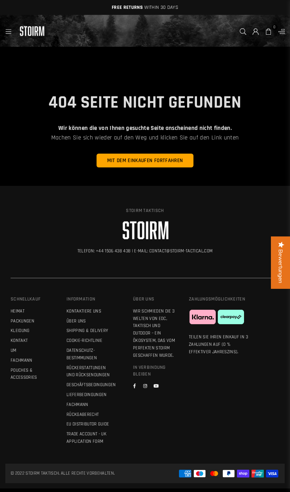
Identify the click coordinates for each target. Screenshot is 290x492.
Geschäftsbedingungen (91, 385)
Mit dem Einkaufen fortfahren (145, 160)
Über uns (76, 321)
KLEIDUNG (20, 330)
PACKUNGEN (22, 321)
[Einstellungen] (280, 30)
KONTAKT (19, 340)
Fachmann (77, 404)
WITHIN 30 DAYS (145, 7)
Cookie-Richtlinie (84, 340)
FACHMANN (22, 360)
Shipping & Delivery (87, 330)
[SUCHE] (243, 30)
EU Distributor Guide (87, 424)
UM (14, 350)
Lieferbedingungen (86, 394)
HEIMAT (17, 311)
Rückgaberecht (82, 414)
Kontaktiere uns (83, 311)
